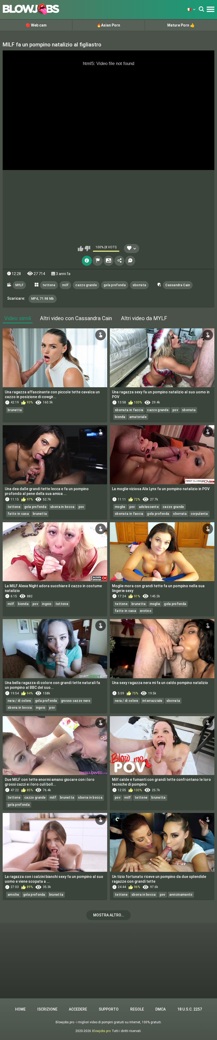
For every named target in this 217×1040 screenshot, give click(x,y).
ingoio (47, 604)
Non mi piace (87, 248)
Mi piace (80, 248)
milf (65, 285)
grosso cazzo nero (75, 701)
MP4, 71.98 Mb (42, 299)
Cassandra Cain (177, 285)
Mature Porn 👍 (181, 25)
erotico (145, 611)
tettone (49, 285)
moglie (120, 507)
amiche (13, 895)
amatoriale (138, 417)
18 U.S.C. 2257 (189, 1009)
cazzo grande (86, 285)
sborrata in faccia (129, 410)
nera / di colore (19, 701)
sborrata (139, 285)
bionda (120, 417)
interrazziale (152, 701)
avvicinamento (181, 895)
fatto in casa (18, 514)
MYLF (19, 285)
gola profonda (115, 285)
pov (175, 410)
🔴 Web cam (36, 25)
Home (20, 1009)
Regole (137, 1009)
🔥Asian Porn (108, 25)
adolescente (149, 507)
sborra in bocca (62, 507)
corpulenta (199, 514)
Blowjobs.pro (101, 1031)
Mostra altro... (108, 915)
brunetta (15, 410)
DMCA (160, 1009)
